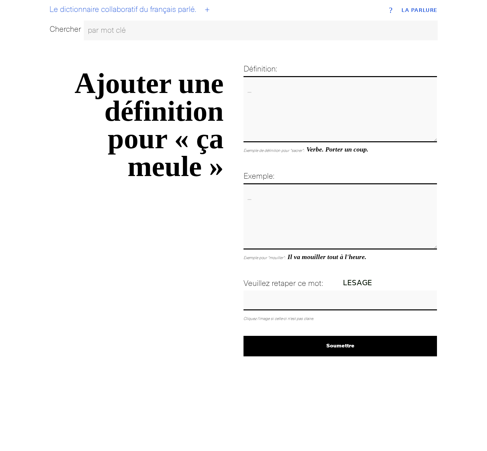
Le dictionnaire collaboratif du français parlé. (122, 9)
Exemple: (259, 176)
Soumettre (340, 345)
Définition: (260, 68)
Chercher (65, 29)
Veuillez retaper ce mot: (283, 283)
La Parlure (420, 10)
